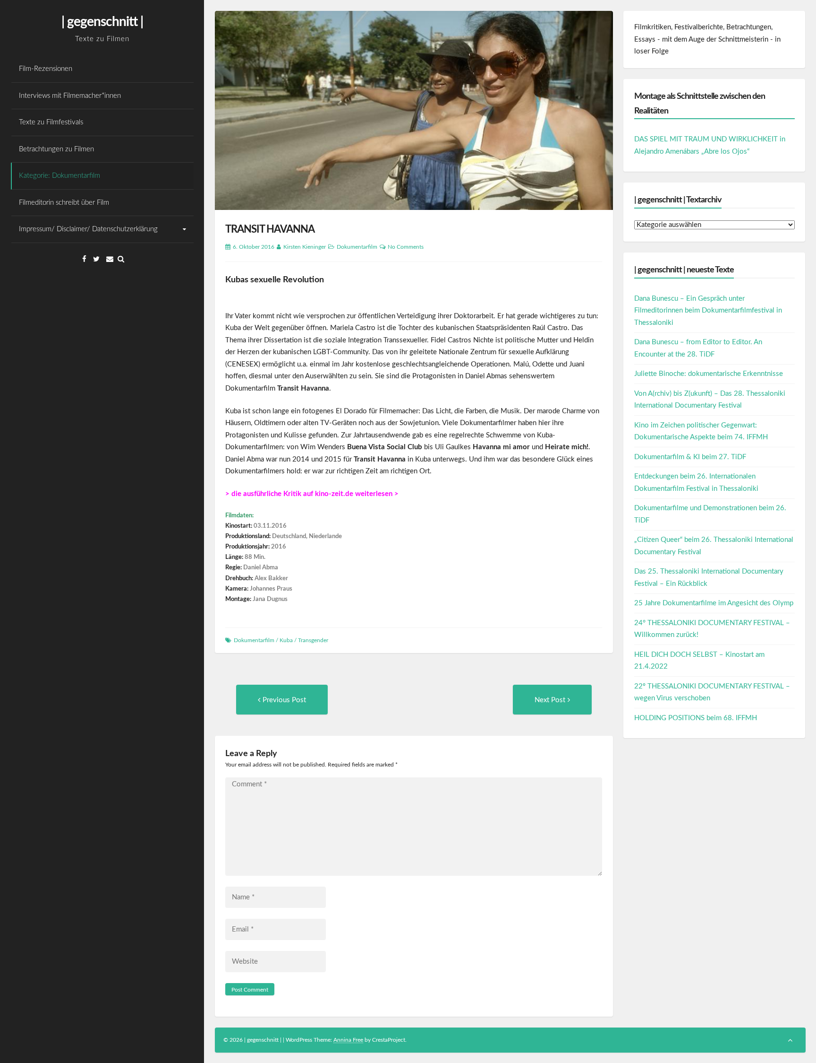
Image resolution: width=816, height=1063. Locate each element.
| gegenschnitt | (102, 21)
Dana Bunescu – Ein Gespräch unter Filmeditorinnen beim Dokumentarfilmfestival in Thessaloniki (708, 310)
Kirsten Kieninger (304, 247)
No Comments (406, 247)
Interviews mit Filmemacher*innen (70, 95)
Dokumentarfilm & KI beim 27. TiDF (690, 457)
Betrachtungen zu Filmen (56, 149)
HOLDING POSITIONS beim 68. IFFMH (695, 718)
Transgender (313, 640)
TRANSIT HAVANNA (269, 229)
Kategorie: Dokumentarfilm (59, 175)
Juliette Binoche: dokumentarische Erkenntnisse (708, 373)
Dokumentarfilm (357, 247)
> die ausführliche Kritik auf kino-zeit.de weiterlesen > (312, 493)
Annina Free (348, 1040)
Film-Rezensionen (45, 68)
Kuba (286, 640)
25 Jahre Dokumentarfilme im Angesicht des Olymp (713, 603)
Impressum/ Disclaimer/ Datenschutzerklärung (88, 229)
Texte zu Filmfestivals (51, 122)
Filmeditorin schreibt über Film (64, 202)
